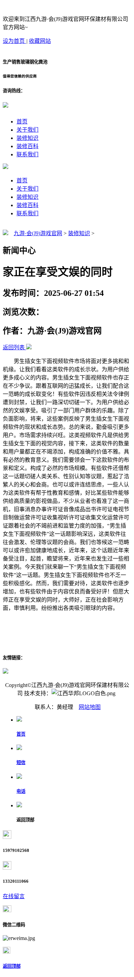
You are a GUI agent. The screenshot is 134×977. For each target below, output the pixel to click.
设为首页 (14, 41)
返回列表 (14, 347)
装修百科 (27, 146)
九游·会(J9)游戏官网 (38, 233)
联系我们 (27, 154)
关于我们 (27, 130)
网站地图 (90, 707)
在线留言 (14, 896)
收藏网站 (40, 41)
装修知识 (27, 138)
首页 (21, 121)
